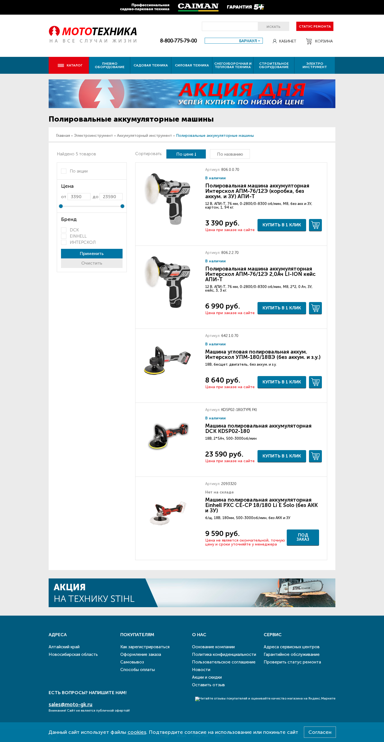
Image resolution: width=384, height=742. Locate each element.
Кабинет (287, 41)
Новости (201, 669)
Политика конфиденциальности (224, 654)
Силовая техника (192, 65)
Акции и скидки (207, 677)
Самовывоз (132, 662)
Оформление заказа (140, 654)
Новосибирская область (73, 654)
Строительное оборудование (274, 65)
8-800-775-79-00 (178, 41)
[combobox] (234, 40)
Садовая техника (151, 65)
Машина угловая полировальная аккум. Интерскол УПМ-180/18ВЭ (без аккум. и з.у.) (262, 354)
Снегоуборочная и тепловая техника (233, 65)
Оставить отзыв (208, 684)
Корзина (324, 41)
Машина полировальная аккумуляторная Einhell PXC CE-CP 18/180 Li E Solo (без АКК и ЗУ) (261, 505)
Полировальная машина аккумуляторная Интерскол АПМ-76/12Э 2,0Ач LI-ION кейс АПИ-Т (260, 274)
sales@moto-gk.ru (70, 704)
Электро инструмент (314, 65)
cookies (137, 732)
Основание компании (213, 646)
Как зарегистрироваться (145, 646)
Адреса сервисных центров (292, 646)
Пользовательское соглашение (224, 662)
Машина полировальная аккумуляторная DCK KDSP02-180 (258, 428)
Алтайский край (64, 646)
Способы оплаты (137, 669)
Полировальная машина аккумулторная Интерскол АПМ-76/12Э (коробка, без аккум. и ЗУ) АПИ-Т (257, 191)
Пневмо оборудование (110, 65)
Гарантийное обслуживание (292, 654)
